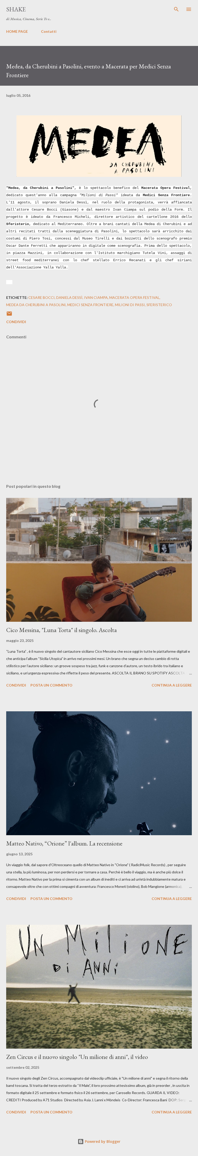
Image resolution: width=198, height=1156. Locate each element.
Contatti (48, 31)
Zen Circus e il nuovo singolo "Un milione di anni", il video (77, 1057)
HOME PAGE (17, 31)
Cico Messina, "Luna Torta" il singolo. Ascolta (61, 630)
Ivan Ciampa (96, 297)
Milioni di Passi (130, 304)
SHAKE (16, 9)
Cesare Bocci (41, 297)
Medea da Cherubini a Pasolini (36, 304)
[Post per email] (9, 315)
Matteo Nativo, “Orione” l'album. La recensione (64, 843)
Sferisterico (159, 304)
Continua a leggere (172, 685)
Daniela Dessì (69, 297)
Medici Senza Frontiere (90, 304)
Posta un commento (51, 685)
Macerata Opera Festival (134, 297)
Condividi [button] (16, 322)
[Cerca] (176, 9)
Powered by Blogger (102, 1141)
